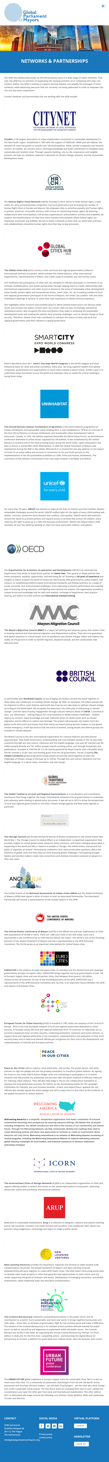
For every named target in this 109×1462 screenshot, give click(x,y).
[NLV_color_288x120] (54, 1249)
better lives (59, 573)
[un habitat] (54, 390)
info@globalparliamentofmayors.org (22, 1440)
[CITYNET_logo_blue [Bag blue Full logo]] (54, 112)
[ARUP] (54, 1197)
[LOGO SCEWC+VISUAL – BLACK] (54, 335)
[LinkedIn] (60, 1426)
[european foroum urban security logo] (54, 994)
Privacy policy (46, 1434)
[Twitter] (48, 1426)
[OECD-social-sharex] (25, 539)
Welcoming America (15, 1119)
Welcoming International (42, 1135)
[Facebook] (41, 1426)
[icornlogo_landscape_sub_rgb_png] (54, 1159)
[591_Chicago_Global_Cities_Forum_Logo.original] (54, 815)
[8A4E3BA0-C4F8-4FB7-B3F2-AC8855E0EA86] (54, 1101)
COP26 (87, 711)
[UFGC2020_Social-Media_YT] (54, 1347)
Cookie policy (45, 1437)
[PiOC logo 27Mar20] (54, 1050)
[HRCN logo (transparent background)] (54, 172)
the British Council (33, 698)
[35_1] (25, 867)
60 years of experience (88, 576)
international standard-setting (60, 595)
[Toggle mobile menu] (103, 6)
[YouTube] (54, 1426)
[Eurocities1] (54, 952)
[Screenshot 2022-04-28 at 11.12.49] (54, 604)
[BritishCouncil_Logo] (76, 663)
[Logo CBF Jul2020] (54, 1289)
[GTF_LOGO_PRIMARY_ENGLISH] (54, 776)
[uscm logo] (54, 914)
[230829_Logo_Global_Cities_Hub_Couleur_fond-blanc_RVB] (54, 238)
